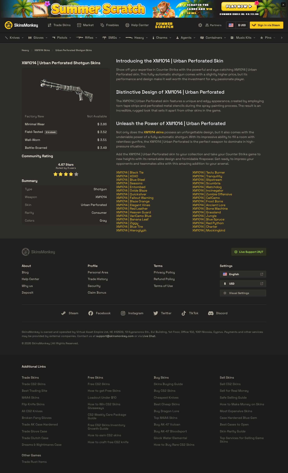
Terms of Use (163, 286)
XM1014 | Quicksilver (131, 194)
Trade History (98, 279)
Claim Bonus (97, 292)
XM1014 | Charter (204, 227)
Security (94, 286)
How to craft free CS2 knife (108, 442)
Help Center (30, 279)
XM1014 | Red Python (208, 223)
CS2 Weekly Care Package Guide (107, 416)
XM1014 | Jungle (204, 216)
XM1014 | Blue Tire (129, 227)
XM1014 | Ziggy (127, 223)
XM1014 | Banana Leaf (132, 219)
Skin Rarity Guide (232, 431)
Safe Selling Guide (233, 397)
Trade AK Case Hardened (40, 424)
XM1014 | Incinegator (207, 190)
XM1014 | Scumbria (206, 183)
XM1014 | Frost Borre (207, 201)
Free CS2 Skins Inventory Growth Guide (106, 427)
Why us (27, 286)
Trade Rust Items (34, 462)
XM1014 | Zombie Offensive (212, 194)
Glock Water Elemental (170, 438)
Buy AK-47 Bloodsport (170, 431)
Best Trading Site (34, 391)
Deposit (27, 292)
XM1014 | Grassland (206, 212)
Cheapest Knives (166, 397)
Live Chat (149, 336)
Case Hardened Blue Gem (238, 418)
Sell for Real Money (234, 391)
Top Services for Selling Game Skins (242, 440)
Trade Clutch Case (35, 438)
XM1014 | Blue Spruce (208, 219)
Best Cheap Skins (167, 404)
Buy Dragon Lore (166, 411)
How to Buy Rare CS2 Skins (174, 445)
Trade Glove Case (34, 431)
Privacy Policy (164, 272)
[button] (239, 6)
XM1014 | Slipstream (207, 180)
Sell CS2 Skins (230, 384)
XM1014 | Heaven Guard (133, 212)
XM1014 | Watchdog (207, 187)
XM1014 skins (154, 132)
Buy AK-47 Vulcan (167, 424)
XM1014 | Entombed (130, 187)
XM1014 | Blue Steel (130, 180)
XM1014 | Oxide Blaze (131, 190)
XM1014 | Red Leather (132, 208)
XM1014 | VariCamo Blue (133, 216)
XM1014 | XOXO (127, 176)
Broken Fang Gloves (37, 418)
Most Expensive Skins (236, 411)
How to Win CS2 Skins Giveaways (104, 406)
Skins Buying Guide (168, 384)
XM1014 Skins (42, 50)
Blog (25, 272)
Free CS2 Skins (99, 384)
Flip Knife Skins (33, 404)
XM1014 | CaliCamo (206, 198)
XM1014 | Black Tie (129, 172)
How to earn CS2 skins (104, 435)
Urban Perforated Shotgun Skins (73, 50)
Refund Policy (164, 279)
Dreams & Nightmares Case (42, 445)
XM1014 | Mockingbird (208, 230)
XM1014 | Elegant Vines (133, 205)
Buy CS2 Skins (164, 391)
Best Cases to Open (234, 424)
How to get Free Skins (104, 391)
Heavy (25, 50)
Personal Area (98, 272)
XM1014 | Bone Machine (210, 208)
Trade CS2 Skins (33, 384)
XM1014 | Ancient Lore (208, 205)
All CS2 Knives (32, 411)
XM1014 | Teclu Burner (208, 172)
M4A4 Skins (30, 397)
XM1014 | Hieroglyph (131, 230)
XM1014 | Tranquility (207, 176)
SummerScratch (164, 25)
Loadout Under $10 (102, 397)
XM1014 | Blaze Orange (132, 201)
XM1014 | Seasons (129, 183)
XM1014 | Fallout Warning (134, 198)
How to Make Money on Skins (242, 404)
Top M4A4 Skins (165, 418)
